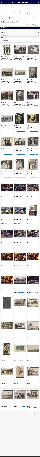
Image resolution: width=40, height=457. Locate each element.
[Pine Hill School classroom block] (7, 72)
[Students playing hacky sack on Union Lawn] (7, 210)
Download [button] (9, 18)
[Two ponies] (7, 349)
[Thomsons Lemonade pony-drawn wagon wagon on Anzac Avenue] (33, 349)
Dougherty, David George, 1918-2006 (23, 292)
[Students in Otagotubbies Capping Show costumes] (33, 210)
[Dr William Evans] (20, 95)
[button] (18, 18)
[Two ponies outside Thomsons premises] (20, 372)
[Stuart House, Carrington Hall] (20, 49)
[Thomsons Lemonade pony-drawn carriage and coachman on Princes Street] (7, 372)
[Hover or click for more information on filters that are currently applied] (27, 24)
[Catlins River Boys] (7, 49)
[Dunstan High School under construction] (33, 49)
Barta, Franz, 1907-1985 (34, 131)
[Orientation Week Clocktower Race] (7, 233)
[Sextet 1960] (33, 95)
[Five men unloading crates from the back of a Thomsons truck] (20, 395)
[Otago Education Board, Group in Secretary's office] (7, 95)
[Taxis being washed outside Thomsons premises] (33, 395)
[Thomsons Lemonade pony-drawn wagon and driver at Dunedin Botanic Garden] (7, 326)
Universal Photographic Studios (22, 406)
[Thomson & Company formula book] (7, 303)
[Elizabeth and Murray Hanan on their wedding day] (7, 164)
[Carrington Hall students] (7, 187)
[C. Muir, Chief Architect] (33, 72)
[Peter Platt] (20, 118)
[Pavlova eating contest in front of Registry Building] (20, 233)
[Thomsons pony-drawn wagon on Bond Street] (33, 372)
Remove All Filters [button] (32, 24)
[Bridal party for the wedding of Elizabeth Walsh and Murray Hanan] (33, 141)
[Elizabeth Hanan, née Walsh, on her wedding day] (20, 164)
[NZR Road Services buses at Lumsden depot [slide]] (20, 279)
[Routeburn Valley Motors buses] (33, 279)
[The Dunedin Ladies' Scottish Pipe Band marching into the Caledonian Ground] (7, 118)
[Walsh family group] (33, 118)
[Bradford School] (20, 72)
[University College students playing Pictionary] (7, 256)
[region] (20, 34)
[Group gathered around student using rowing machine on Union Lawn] (33, 233)
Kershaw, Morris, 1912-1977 (21, 131)
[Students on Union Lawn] (33, 187)
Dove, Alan (32, 200)
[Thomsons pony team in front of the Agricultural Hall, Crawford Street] (20, 303)
